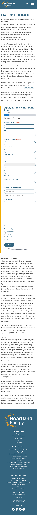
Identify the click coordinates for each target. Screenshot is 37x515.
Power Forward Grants (18, 484)
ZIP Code (6, 175)
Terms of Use (18, 497)
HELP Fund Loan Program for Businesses (18, 462)
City (5, 161)
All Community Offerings (18, 488)
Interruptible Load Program (18, 458)
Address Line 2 (8, 154)
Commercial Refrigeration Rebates (18, 449)
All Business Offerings (18, 468)
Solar (18, 440)
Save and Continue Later (19, 249)
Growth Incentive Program (18, 464)
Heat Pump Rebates (18, 434)
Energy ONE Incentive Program (18, 466)
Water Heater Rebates (18, 436)
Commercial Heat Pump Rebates (18, 456)
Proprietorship (11, 231)
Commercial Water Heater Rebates (18, 454)
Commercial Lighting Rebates (18, 452)
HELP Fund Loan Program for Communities (18, 482)
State (5, 167)
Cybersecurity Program (18, 478)
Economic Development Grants (18, 480)
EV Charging (18, 438)
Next (9, 245)
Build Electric (18, 442)
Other (8, 239)
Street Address (8, 146)
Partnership (10, 234)
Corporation (10, 237)
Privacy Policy (18, 505)
